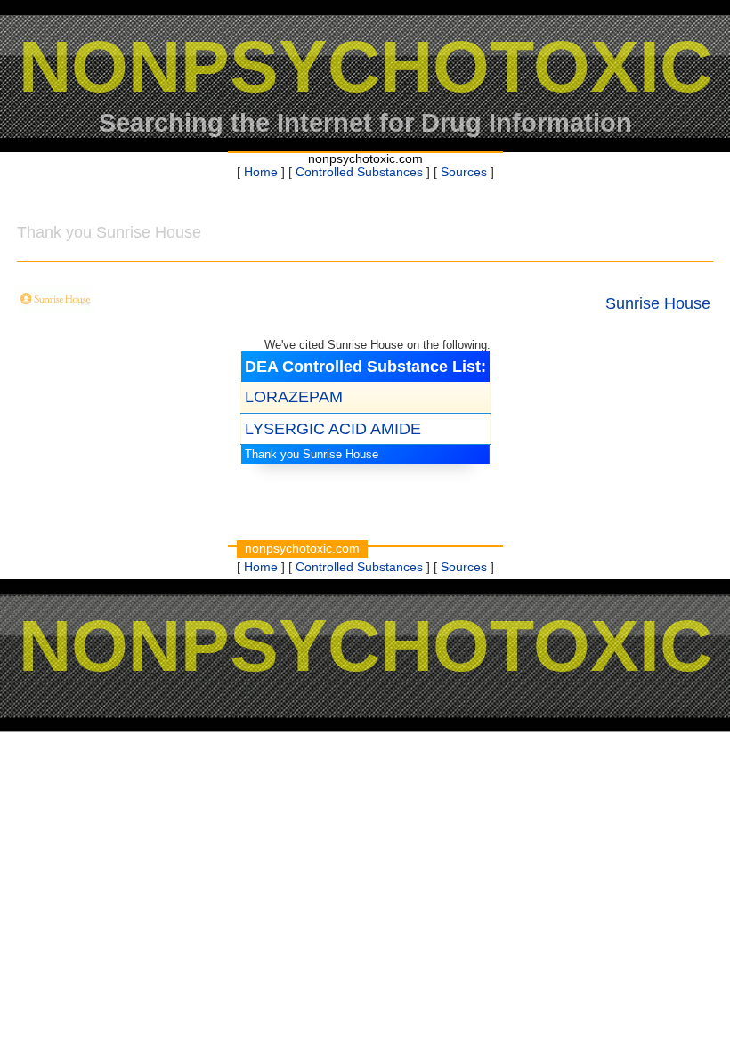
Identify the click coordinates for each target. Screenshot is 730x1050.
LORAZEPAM (294, 397)
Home (261, 172)
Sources (464, 172)
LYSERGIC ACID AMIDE (333, 429)
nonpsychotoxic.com (365, 159)
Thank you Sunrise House (311, 454)
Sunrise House (657, 303)
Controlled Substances (359, 172)
